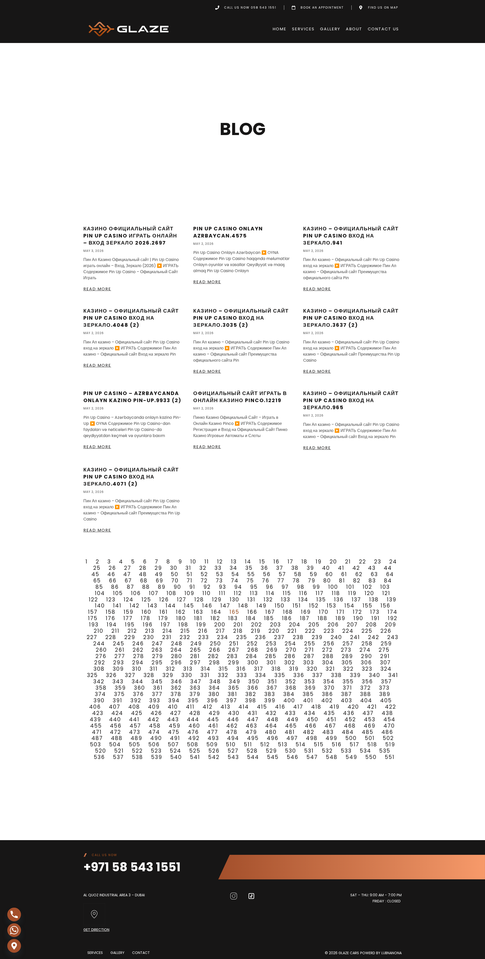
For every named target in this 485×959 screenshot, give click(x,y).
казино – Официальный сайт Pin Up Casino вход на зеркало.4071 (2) (131, 476)
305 (347, 662)
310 (136, 668)
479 (251, 732)
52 (204, 574)
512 (265, 744)
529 (271, 750)
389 (384, 694)
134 (303, 599)
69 (159, 580)
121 (386, 593)
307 (385, 662)
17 (290, 561)
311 (154, 668)
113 (254, 593)
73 (219, 580)
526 (214, 750)
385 (308, 694)
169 (306, 612)
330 (186, 675)
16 (276, 561)
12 (220, 561)
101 (350, 587)
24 (393, 561)
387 (346, 694)
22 (362, 561)
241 (355, 637)
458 (155, 725)
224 (347, 631)
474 (154, 732)
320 (312, 668)
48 (143, 574)
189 (340, 618)
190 (358, 618)
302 (289, 662)
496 (272, 738)
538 (137, 757)
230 (148, 637)
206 (333, 624)
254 (290, 643)
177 (128, 618)
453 (369, 719)
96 (269, 587)
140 (100, 605)
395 (193, 700)
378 (176, 694)
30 (173, 568)
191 (375, 618)
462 (232, 725)
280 (176, 656)
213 (149, 631)
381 (232, 694)
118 (336, 593)
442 (153, 719)
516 (337, 744)
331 (205, 675)
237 (279, 637)
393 (154, 700)
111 (222, 593)
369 (310, 687)
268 (252, 649)
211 (115, 631)
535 (384, 750)
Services (303, 29)
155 (367, 605)
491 (175, 738)
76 (265, 580)
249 (196, 643)
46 (111, 574)
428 (195, 713)
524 (175, 750)
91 (192, 587)
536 (99, 757)
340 (374, 675)
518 (372, 744)
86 (115, 587)
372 (365, 687)
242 (373, 637)
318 (276, 668)
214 (167, 631)
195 (130, 624)
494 (233, 738)
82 (356, 580)
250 (215, 643)
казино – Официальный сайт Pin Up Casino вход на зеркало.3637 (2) (351, 318)
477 (212, 732)
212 (132, 631)
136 (339, 599)
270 (291, 649)
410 (173, 706)
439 (95, 719)
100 (333, 587)
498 (312, 738)
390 (99, 700)
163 (198, 612)
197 (165, 624)
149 (261, 605)
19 (319, 561)
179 (163, 618)
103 (385, 587)
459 (174, 725)
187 (304, 618)
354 (328, 681)
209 (390, 624)
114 (270, 593)
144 (170, 605)
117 (320, 593)
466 (311, 725)
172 (357, 612)
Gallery (330, 29)
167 (270, 612)
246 (138, 643)
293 (118, 662)
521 (119, 750)
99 (316, 587)
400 (289, 700)
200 (219, 624)
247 (157, 643)
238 (298, 637)
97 (285, 587)
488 (117, 738)
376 (138, 694)
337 (317, 675)
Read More (97, 289)
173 (374, 612)
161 (163, 612)
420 (353, 706)
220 (274, 631)
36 (264, 568)
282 (213, 656)
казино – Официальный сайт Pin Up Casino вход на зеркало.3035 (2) (241, 318)
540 (176, 757)
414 (243, 706)
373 (384, 687)
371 (347, 687)
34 (233, 568)
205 (314, 624)
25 (97, 568)
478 (231, 732)
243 (392, 637)
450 (312, 719)
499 (331, 738)
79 (311, 580)
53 (219, 574)
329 (167, 675)
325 (92, 675)
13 (234, 561)
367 (271, 687)
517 (354, 744)
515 (319, 744)
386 (327, 694)
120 (369, 593)
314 (205, 668)
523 (156, 750)
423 (97, 713)
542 (214, 757)
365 (233, 687)
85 (99, 587)
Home (279, 29)
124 (128, 599)
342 (98, 681)
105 (118, 593)
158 (110, 612)
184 (251, 618)
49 (159, 574)
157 (93, 612)
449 (293, 719)
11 (206, 561)
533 (346, 750)
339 (355, 675)
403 (346, 700)
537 (118, 757)
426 (156, 713)
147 (225, 605)
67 (128, 580)
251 (234, 643)
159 (128, 612)
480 (271, 732)
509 (212, 744)
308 (99, 668)
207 (352, 624)
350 (253, 681)
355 (348, 681)
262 (138, 649)
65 (97, 580)
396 (212, 700)
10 (193, 561)
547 (312, 757)
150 (279, 605)
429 (214, 713)
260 (101, 649)
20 (333, 561)
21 (348, 561)
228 (110, 637)
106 (136, 593)
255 (309, 643)
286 (290, 656)
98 (300, 587)
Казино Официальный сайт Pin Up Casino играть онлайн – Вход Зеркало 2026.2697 (130, 235)
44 (388, 568)
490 (156, 738)
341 (393, 675)
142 (134, 605)
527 (233, 750)
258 (367, 643)
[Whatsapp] (14, 930)
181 (198, 618)
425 (136, 713)
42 (356, 568)
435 (329, 713)
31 (188, 568)
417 (298, 706)
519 (390, 744)
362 (176, 687)
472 (115, 732)
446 (233, 719)
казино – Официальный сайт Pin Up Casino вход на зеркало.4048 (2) (131, 318)
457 (135, 725)
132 (268, 599)
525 (194, 750)
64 (390, 574)
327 (130, 675)
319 (294, 668)
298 (214, 662)
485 (367, 732)
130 (234, 599)
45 (95, 574)
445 (213, 719)
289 (347, 656)
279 (157, 656)
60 (329, 574)
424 (117, 713)
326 (111, 675)
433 (290, 713)
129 (217, 599)
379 (194, 694)
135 (321, 599)
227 (92, 637)
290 (366, 656)
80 (327, 580)
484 (348, 732)
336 (298, 675)
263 (157, 649)
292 (99, 662)
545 (273, 757)
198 (183, 624)
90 (177, 587)
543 (233, 757)
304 (327, 662)
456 (116, 725)
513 (282, 744)
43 (372, 568)
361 (158, 687)
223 (329, 631)
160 (146, 612)
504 (115, 744)
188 (322, 618)
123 (110, 599)
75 (250, 580)
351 (272, 681)
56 (267, 574)
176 (110, 618)
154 (349, 605)
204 (294, 624)
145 (189, 605)
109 (189, 593)
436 (348, 713)
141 (117, 605)
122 (93, 599)
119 (352, 593)
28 (143, 568)
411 (190, 706)
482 (308, 732)
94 (238, 587)
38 (295, 568)
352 (290, 681)
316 (241, 668)
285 (270, 656)
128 (199, 599)
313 (187, 668)
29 (158, 568)
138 (374, 599)
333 (241, 675)
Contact (141, 953)
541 (195, 757)
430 (233, 713)
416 (280, 706)
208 (371, 624)
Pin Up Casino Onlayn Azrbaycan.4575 (228, 232)
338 (336, 675)
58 (298, 574)
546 (292, 757)
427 (175, 713)
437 (368, 713)
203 (275, 624)
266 (214, 649)
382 (250, 694)
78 (296, 580)
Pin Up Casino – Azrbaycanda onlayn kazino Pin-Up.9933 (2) (132, 397)
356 (367, 681)
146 (207, 605)
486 (387, 732)
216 (203, 631)
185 (269, 618)
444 (193, 719)
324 (386, 668)
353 (309, 681)
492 (194, 738)
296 (176, 662)
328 (148, 675)
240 (336, 637)
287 (309, 656)
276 (100, 656)
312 (170, 668)
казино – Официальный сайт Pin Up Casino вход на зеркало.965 (351, 400)
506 (154, 744)
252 (252, 643)
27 (127, 568)
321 (330, 668)
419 (334, 706)
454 (389, 719)
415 (262, 706)
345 (157, 681)
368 (291, 687)
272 (327, 649)
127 (181, 599)
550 (371, 757)
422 (390, 706)
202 (256, 624)
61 (344, 574)
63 (374, 574)
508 (192, 744)
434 (310, 713)
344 (137, 681)
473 (134, 732)
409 (154, 706)
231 (167, 637)
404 (366, 700)
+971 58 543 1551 (132, 867)
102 (367, 587)
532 (327, 750)
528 (252, 750)
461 (213, 725)
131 (251, 599)
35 (249, 568)
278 (138, 656)
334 (260, 675)
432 (271, 713)
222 (310, 631)
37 (279, 568)
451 (331, 719)
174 (392, 612)
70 (175, 580)
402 (327, 700)
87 (130, 587)
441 (134, 719)
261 (120, 649)
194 (112, 624)
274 (365, 649)
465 (291, 725)
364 (214, 687)
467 (330, 725)
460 (194, 725)
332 (223, 675)
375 (119, 694)
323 (367, 668)
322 (348, 668)
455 (96, 725)
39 (310, 568)
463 (251, 725)
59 (313, 574)
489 (136, 738)
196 (148, 624)
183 (233, 618)
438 (387, 713)
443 (173, 719)
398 (250, 700)
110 (206, 593)
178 (145, 618)
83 (372, 580)
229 (129, 637)
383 (269, 694)
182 (215, 618)
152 (314, 605)
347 (195, 681)
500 (351, 738)
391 (117, 700)
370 (329, 687)
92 (207, 587)
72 (204, 580)
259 (386, 643)
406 (95, 706)
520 (100, 750)
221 (292, 631)
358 (101, 687)
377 (157, 694)
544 (253, 757)
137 (356, 599)
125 (146, 599)
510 (231, 744)
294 (137, 662)
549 (351, 757)
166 (252, 612)
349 (234, 681)
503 (95, 744)
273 (346, 649)
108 (171, 593)
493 (213, 738)
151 (297, 605)
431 (252, 713)
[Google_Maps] (14, 946)
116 (303, 593)
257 (348, 643)
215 (185, 631)
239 (317, 637)
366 (252, 687)
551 (390, 757)
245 (118, 643)
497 (292, 738)
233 (203, 637)
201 (238, 624)
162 (180, 612)
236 (260, 637)
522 (137, 750)
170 (323, 612)
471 (97, 732)
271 (309, 649)
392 (135, 700)
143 (152, 605)
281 (195, 656)
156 (385, 605)
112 (238, 593)
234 (222, 637)
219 (255, 631)
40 (326, 568)
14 (248, 561)
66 (112, 580)
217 (220, 631)
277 (119, 656)
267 (233, 649)
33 (218, 568)
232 (185, 637)
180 (181, 618)
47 (127, 574)
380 (214, 694)
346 (176, 681)
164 (216, 612)
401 (308, 700)
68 (144, 580)
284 (251, 656)
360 (139, 687)
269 (272, 649)
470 (389, 725)
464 (271, 725)
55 (251, 574)
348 (215, 681)
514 (301, 744)
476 (193, 732)
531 (309, 750)
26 (112, 568)
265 (195, 649)
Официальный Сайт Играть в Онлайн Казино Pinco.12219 (240, 397)
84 (388, 580)
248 (176, 643)
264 (176, 649)
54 (235, 574)
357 (386, 681)
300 (252, 662)
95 (254, 587)
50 (174, 574)
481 (290, 732)
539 (156, 757)
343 (118, 681)
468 (350, 725)
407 (114, 706)
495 (253, 738)
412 (207, 706)
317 (258, 668)
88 (146, 587)
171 (340, 612)
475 (173, 732)
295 (157, 662)
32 (202, 568)
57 (282, 574)
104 (100, 593)
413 (225, 706)
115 (287, 593)
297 (195, 662)
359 (120, 687)
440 (115, 719)
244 (99, 643)
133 (285, 599)
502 (388, 738)
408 (134, 706)
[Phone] (14, 914)
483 (328, 732)
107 (153, 593)
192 (392, 618)
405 (386, 700)
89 (161, 587)
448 (273, 719)
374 (100, 694)
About (354, 29)
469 (369, 725)
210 (98, 631)
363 (195, 687)
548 (331, 757)
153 (331, 605)
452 (350, 719)
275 (384, 649)
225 (366, 631)
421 (372, 706)
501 (370, 738)
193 (94, 624)
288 (328, 656)
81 (342, 580)
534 (365, 750)
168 (288, 612)
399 (269, 700)
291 (385, 656)
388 (365, 694)
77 (280, 580)
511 (248, 744)
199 (201, 624)
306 (366, 662)
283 (232, 656)
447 (253, 719)
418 (316, 706)
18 (304, 561)
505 (134, 744)
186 (287, 618)
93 (222, 587)
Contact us (383, 29)
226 (385, 631)
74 (234, 580)
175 (93, 618)
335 (279, 675)
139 (391, 599)
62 (358, 574)
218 (238, 631)
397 (231, 700)
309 (118, 668)
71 (189, 580)
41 (341, 568)
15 (262, 561)
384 (289, 694)
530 (290, 750)
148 (243, 605)
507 (173, 744)
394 (174, 700)
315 (223, 668)
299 (233, 662)
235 (241, 637)
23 (377, 561)
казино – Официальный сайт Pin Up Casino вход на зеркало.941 (351, 235)
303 (308, 662)
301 (271, 662)
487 (97, 738)
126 (164, 599)
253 (271, 643)
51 (189, 574)
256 (328, 643)
